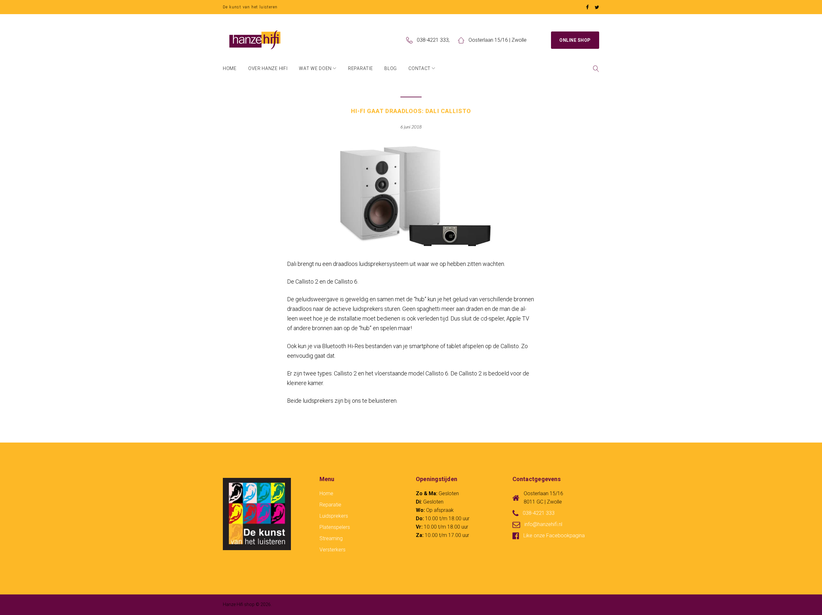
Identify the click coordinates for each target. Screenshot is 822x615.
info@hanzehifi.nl (543, 524)
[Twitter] (597, 7)
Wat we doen (315, 68)
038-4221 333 (433, 40)
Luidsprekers (333, 516)
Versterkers (332, 550)
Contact (419, 68)
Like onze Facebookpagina (554, 535)
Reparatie (360, 68)
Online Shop (575, 40)
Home (230, 68)
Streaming (331, 538)
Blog (390, 68)
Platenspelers (334, 527)
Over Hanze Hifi (268, 68)
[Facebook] (587, 7)
